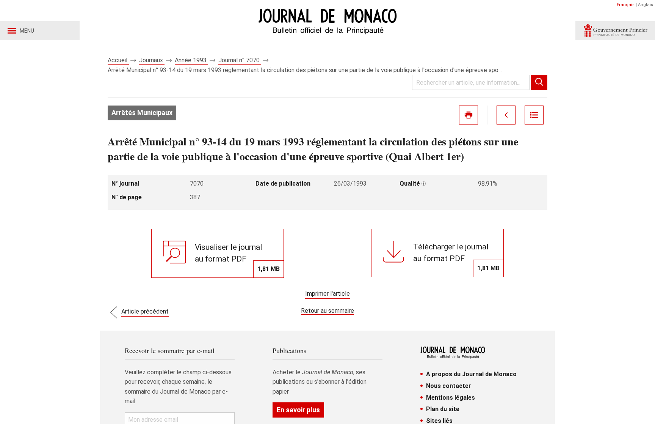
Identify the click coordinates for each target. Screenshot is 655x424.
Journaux (152, 60)
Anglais (645, 4)
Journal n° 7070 (239, 60)
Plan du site (442, 409)
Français (626, 4)
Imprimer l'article (327, 293)
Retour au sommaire (327, 310)
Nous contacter (448, 385)
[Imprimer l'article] (468, 115)
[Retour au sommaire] (534, 115)
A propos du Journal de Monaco (471, 374)
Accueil (118, 60)
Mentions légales (450, 397)
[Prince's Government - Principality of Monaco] (615, 30)
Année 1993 (191, 60)
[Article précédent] (506, 115)
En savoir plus (298, 410)
